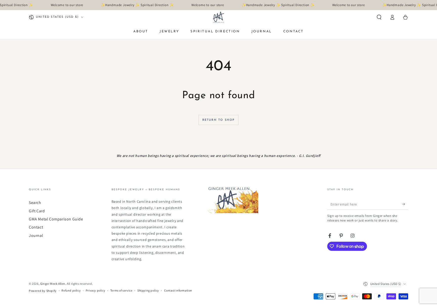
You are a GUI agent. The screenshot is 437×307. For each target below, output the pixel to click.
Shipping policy (148, 290)
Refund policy (71, 290)
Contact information (178, 290)
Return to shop (218, 120)
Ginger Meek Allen (52, 283)
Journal (36, 235)
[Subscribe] (405, 204)
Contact (36, 227)
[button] (379, 17)
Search (35, 202)
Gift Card (37, 211)
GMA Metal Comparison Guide (56, 219)
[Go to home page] (218, 17)
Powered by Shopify (43, 291)
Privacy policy (95, 290)
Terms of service (121, 290)
